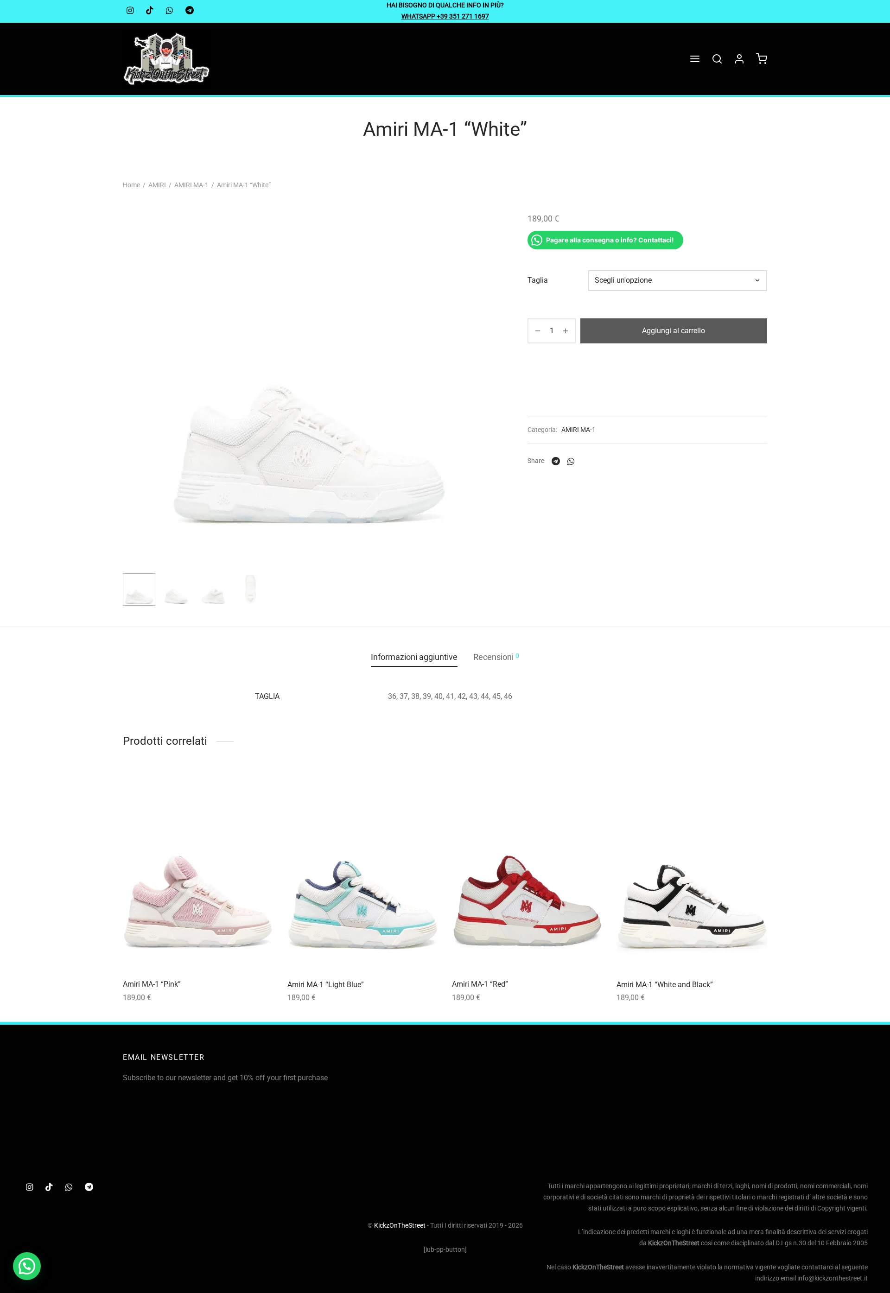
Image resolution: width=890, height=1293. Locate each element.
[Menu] (694, 59)
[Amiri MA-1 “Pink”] (198, 872)
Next (483, 402)
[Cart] (761, 58)
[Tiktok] (150, 10)
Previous (132, 402)
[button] (27, 1266)
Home (131, 185)
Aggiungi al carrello (674, 330)
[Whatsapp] (169, 10)
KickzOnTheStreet (400, 1225)
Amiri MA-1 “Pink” (152, 984)
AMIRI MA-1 (191, 185)
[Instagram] (130, 10)
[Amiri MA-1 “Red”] (527, 872)
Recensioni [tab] (496, 657)
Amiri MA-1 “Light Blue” (325, 984)
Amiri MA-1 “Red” (480, 984)
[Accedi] (739, 58)
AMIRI (157, 185)
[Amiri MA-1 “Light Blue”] (362, 872)
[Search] (717, 58)
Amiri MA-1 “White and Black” (665, 984)
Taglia (538, 280)
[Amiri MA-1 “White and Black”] (692, 872)
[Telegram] (189, 10)
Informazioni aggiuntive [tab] (414, 657)
